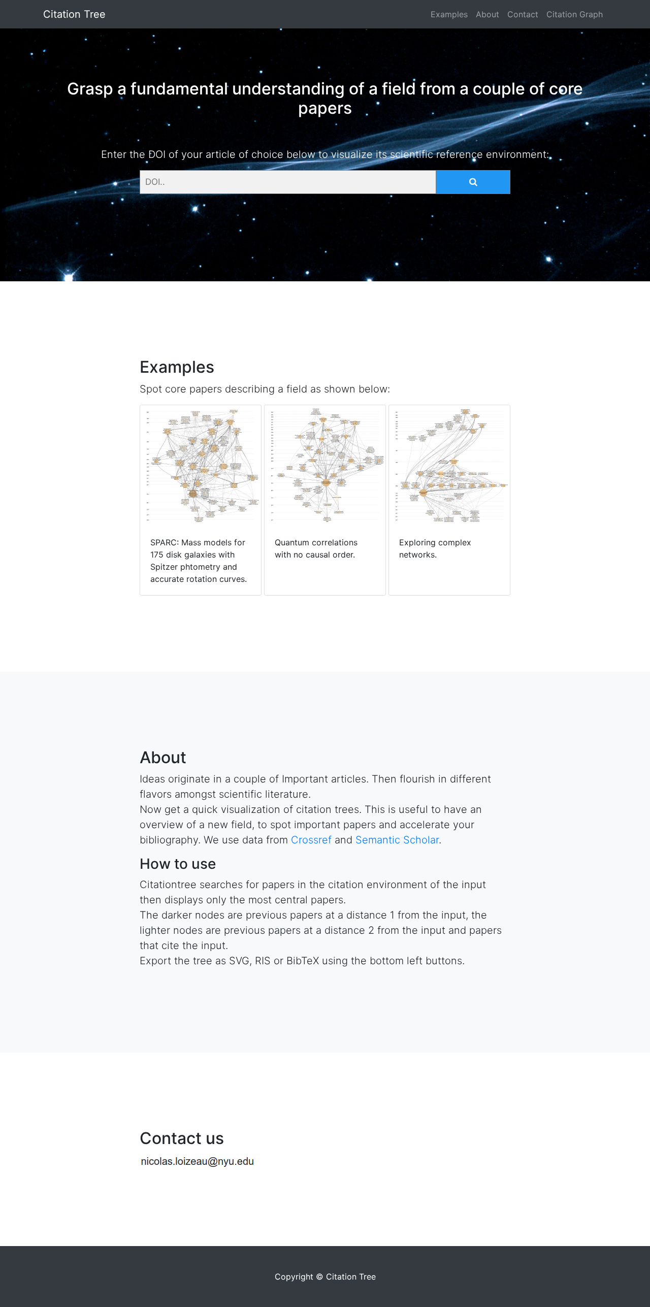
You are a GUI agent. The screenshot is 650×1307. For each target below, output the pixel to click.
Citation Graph (574, 14)
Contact (522, 14)
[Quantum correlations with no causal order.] (326, 579)
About (487, 14)
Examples (449, 14)
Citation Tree (74, 14)
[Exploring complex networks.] (449, 579)
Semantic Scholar (397, 840)
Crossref (311, 840)
